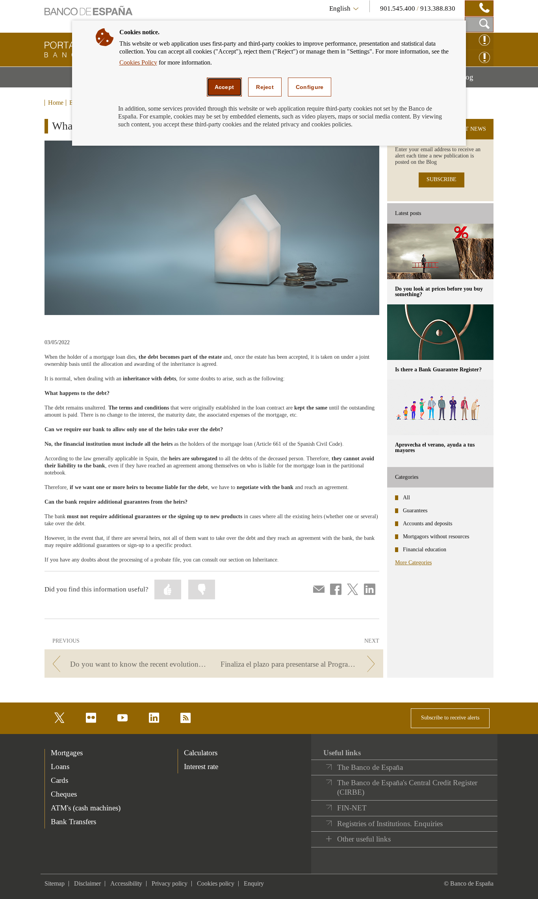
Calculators (200, 753)
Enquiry (254, 883)
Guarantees (415, 510)
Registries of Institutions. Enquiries (390, 823)
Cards (59, 780)
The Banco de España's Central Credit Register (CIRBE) (407, 787)
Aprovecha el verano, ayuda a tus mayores (435, 447)
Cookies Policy (138, 62)
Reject (265, 87)
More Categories (413, 562)
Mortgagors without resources (436, 536)
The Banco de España (370, 767)
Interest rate (201, 766)
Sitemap (55, 883)
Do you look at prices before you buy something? (439, 291)
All (406, 497)
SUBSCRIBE (441, 179)
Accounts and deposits (427, 523)
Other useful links (364, 839)
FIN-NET (352, 808)
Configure (310, 87)
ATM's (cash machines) (86, 808)
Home (55, 103)
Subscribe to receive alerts (450, 718)
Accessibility (126, 883)
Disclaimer (87, 883)
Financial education (424, 549)
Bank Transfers (73, 821)
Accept (224, 87)
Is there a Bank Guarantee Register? (438, 370)
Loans (60, 766)
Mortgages (67, 753)
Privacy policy (169, 883)
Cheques (64, 794)
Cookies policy (215, 883)
